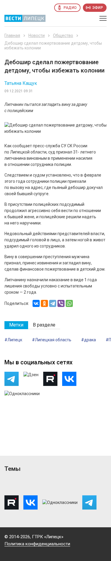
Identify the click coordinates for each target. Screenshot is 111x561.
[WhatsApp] (69, 303)
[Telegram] (52, 303)
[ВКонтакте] (36, 303)
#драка (88, 339)
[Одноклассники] (44, 303)
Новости (36, 35)
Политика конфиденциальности (37, 544)
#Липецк (13, 339)
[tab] (16, 325)
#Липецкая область (51, 339)
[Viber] (61, 303)
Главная (12, 35)
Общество (63, 35)
